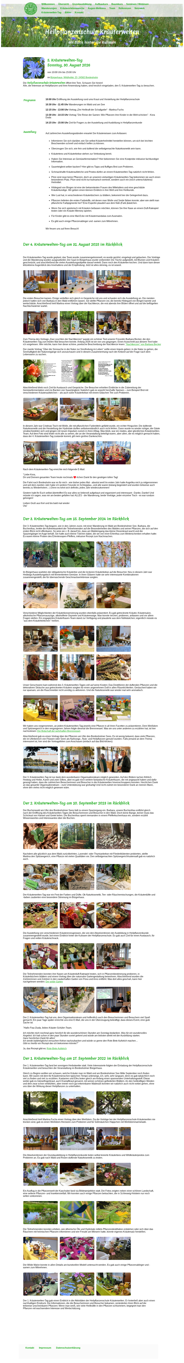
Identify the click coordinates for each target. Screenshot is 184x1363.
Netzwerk (140, 8)
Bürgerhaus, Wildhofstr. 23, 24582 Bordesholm (74, 77)
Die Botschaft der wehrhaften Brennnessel (58, 731)
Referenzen (125, 8)
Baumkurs (117, 4)
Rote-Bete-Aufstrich (57, 1048)
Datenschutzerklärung (68, 1348)
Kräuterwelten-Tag (51, 12)
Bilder (68, 12)
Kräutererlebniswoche (72, 8)
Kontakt (79, 12)
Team (112, 8)
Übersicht (63, 4)
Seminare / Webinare (137, 4)
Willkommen (48, 4)
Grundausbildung (82, 4)
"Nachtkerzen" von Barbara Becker (143, 344)
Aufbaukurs (101, 4)
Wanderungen (49, 8)
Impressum (45, 1348)
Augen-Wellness (97, 8)
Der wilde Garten (54, 981)
